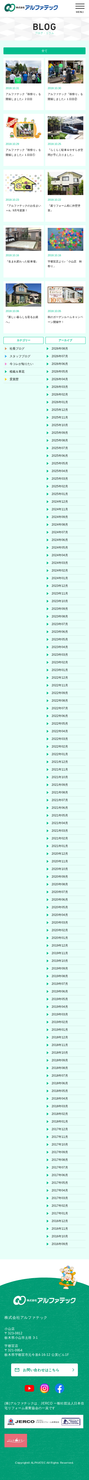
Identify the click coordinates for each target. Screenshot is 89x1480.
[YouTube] (29, 1388)
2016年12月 (60, 1221)
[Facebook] (60, 1388)
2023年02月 (60, 662)
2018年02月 (60, 1114)
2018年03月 (60, 1106)
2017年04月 (60, 1190)
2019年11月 (60, 953)
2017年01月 (60, 1213)
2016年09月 (60, 1244)
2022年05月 (60, 723)
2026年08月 (60, 348)
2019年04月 (60, 1006)
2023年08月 (60, 616)
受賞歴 (14, 379)
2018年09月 (60, 1060)
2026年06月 (60, 364)
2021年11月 (60, 769)
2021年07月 (60, 800)
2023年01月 (60, 670)
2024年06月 (60, 540)
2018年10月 (60, 1052)
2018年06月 (60, 1083)
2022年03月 (60, 739)
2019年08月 (60, 976)
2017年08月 (60, 1160)
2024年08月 (60, 524)
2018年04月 (60, 1098)
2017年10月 (60, 1144)
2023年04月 (60, 647)
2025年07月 (60, 448)
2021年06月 (60, 807)
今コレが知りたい (21, 364)
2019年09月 (60, 968)
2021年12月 (60, 762)
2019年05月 (60, 999)
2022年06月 (60, 716)
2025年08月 (60, 440)
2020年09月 (60, 876)
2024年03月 (60, 563)
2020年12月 (60, 853)
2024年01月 (60, 578)
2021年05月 (60, 815)
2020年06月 (60, 899)
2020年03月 (60, 922)
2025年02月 (60, 486)
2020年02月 (60, 930)
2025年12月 (60, 410)
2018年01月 (60, 1121)
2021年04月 (60, 823)
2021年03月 (60, 830)
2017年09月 (60, 1152)
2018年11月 (60, 1045)
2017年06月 (60, 1175)
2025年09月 (60, 432)
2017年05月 (60, 1182)
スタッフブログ (20, 356)
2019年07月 (60, 984)
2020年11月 (60, 861)
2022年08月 (60, 700)
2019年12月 (60, 945)
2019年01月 (60, 1029)
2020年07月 (60, 892)
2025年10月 (60, 425)
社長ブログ (17, 348)
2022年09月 (60, 693)
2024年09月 (60, 517)
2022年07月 (60, 708)
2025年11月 (60, 417)
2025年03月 (60, 478)
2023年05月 (60, 639)
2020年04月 (60, 915)
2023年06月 (60, 631)
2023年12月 (60, 586)
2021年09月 (60, 785)
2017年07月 (60, 1167)
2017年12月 (60, 1129)
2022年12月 (60, 677)
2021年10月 (60, 777)
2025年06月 (60, 455)
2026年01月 (60, 402)
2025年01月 (60, 494)
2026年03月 (60, 387)
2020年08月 (60, 884)
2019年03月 (60, 1014)
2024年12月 (60, 501)
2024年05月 (60, 547)
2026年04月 (60, 379)
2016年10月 (60, 1236)
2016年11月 (60, 1228)
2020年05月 (60, 907)
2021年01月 (60, 846)
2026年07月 (60, 356)
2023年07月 (60, 624)
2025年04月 (60, 471)
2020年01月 (60, 938)
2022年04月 (60, 731)
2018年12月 (60, 1037)
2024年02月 (60, 570)
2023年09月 (60, 609)
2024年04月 (60, 555)
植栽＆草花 (17, 371)
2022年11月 (60, 685)
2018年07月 (60, 1075)
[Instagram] (44, 1388)
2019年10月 (60, 961)
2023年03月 (60, 654)
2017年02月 (60, 1205)
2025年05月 (60, 463)
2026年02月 (60, 394)
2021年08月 (60, 792)
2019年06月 (60, 991)
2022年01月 (60, 754)
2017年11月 (60, 1137)
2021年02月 (60, 838)
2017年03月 (60, 1198)
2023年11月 (60, 593)
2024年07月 (60, 532)
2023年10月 (60, 601)
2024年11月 (60, 509)
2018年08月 (60, 1068)
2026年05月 (60, 371)
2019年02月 (60, 1022)
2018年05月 (60, 1091)
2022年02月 (60, 746)
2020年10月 (60, 869)
